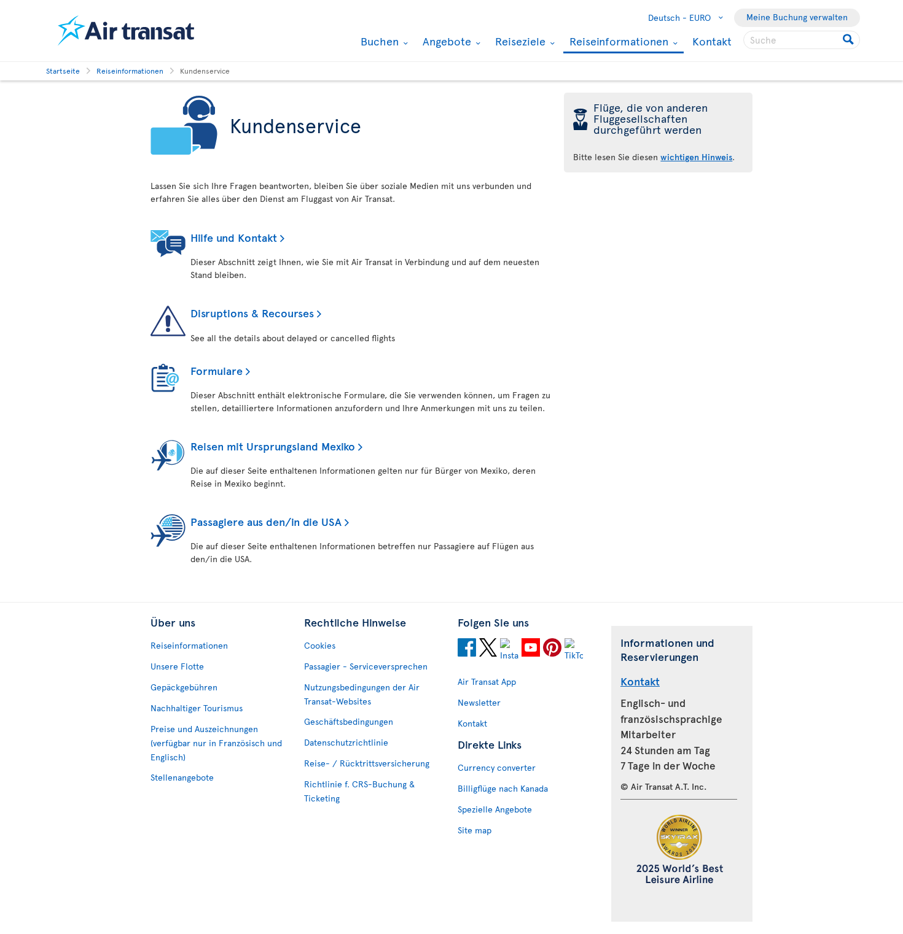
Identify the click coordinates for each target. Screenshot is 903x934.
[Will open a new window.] (467, 649)
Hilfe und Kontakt (233, 237)
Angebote (445, 41)
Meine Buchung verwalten (797, 17)
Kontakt (712, 40)
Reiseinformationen (617, 42)
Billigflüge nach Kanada (503, 788)
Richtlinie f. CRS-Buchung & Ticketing (359, 791)
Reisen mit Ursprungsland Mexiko (272, 445)
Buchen (378, 41)
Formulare (216, 370)
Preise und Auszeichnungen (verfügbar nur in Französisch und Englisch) (216, 743)
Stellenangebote (182, 777)
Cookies (319, 645)
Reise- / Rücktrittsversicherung (366, 763)
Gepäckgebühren (183, 687)
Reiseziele (519, 41)
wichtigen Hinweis (696, 157)
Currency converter (497, 767)
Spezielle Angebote (495, 809)
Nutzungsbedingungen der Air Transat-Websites (362, 694)
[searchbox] (801, 40)
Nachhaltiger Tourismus (196, 708)
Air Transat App (487, 681)
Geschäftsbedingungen (348, 721)
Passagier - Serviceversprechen (366, 666)
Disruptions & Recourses (252, 312)
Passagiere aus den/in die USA (266, 521)
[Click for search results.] (849, 40)
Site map (474, 830)
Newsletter (479, 702)
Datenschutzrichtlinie (346, 742)
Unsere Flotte (177, 666)
